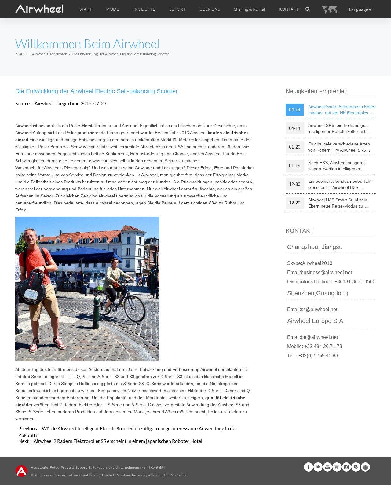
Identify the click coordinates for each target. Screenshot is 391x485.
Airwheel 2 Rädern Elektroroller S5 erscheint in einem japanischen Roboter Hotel (118, 441)
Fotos (54, 467)
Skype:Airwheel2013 (309, 263)
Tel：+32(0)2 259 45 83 (312, 355)
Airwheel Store (337, 467)
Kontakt (156, 467)
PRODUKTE (144, 9)
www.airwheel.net (57, 475)
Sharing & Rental (249, 9)
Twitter (318, 467)
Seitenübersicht (101, 467)
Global (365, 467)
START (85, 9)
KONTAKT (288, 9)
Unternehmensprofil (131, 467)
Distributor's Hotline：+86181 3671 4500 (331, 281)
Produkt (67, 467)
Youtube (327, 467)
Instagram (346, 467)
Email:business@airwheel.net (319, 272)
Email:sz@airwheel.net (312, 309)
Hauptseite (39, 467)
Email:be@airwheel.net (312, 337)
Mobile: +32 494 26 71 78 (314, 346)
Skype (355, 467)
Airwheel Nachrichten (49, 54)
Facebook (308, 467)
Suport (81, 467)
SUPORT (177, 9)
